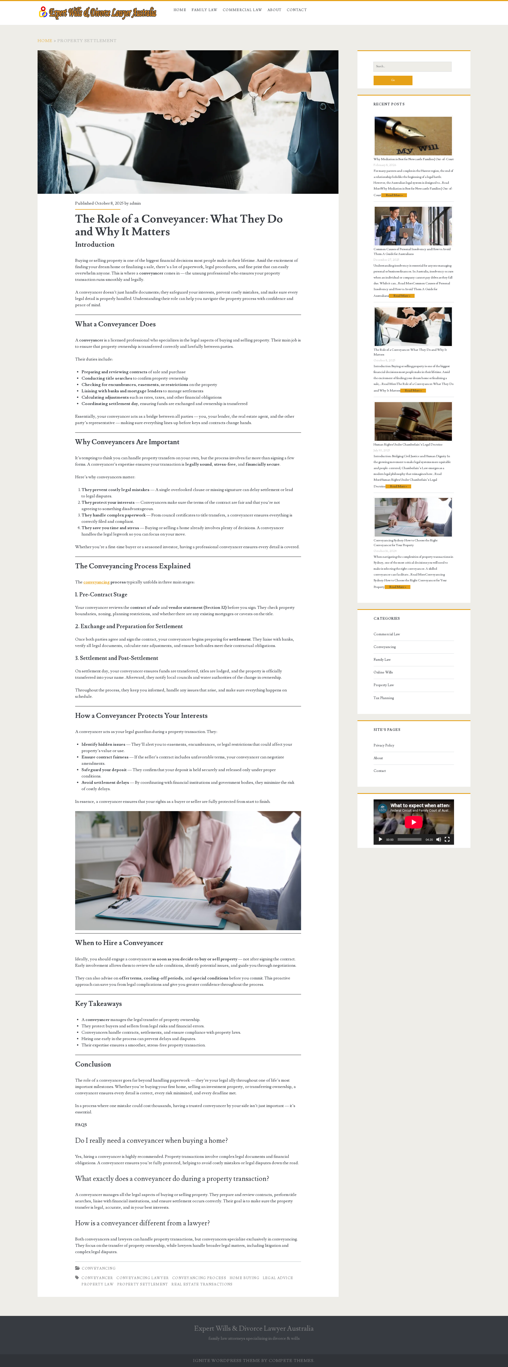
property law (97, 1284)
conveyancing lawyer (142, 1278)
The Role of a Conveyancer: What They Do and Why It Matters (188, 122)
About (274, 10)
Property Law (384, 685)
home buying (244, 1278)
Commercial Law (242, 10)
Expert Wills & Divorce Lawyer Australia (254, 1328)
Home (180, 10)
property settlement (142, 1284)
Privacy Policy (384, 745)
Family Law (205, 10)
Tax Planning (384, 698)
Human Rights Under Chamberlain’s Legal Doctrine (408, 445)
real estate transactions (202, 1284)
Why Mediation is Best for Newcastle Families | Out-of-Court (414, 159)
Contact (297, 10)
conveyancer (97, 1278)
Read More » (394, 195)
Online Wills (383, 672)
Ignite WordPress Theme (226, 1360)
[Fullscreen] (447, 839)
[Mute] (438, 839)
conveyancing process (199, 1278)
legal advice (278, 1278)
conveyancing (96, 582)
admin (135, 203)
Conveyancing (99, 1268)
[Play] (380, 839)
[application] (414, 822)
